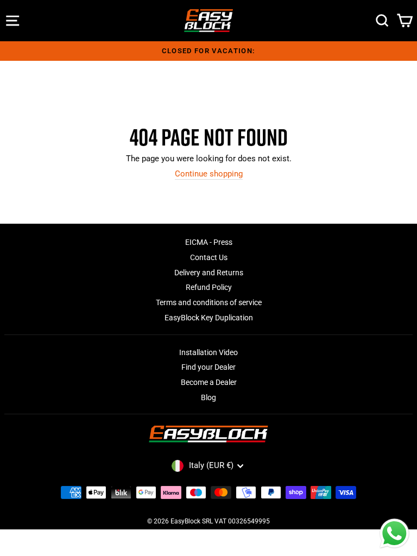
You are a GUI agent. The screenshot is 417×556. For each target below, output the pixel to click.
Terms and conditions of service (209, 302)
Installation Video (208, 352)
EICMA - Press (208, 242)
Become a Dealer (209, 382)
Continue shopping (209, 174)
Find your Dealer (208, 367)
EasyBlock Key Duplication (209, 317)
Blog (208, 397)
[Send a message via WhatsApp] (394, 533)
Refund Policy (209, 287)
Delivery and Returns (208, 272)
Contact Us (209, 257)
